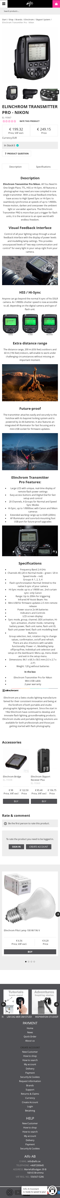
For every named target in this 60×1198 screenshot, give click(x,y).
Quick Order (30, 1036)
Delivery (30, 1068)
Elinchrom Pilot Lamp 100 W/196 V (22, 930)
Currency (30, 1097)
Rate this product (29, 121)
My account (30, 1064)
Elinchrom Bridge (12, 776)
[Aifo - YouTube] (14, 1192)
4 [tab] (34, 961)
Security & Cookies (30, 1077)
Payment (30, 1072)
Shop (11, 19)
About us (30, 1040)
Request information (30, 1081)
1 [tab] (26, 961)
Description (15, 166)
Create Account (30, 1102)
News (30, 1032)
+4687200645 (37, 1165)
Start (4, 19)
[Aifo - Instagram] (5, 1192)
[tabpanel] (30, 913)
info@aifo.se (34, 1161)
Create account (38, 846)
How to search (30, 1060)
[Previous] (3, 1004)
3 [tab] (31, 961)
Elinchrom (29, 19)
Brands (18, 19)
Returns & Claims (30, 1093)
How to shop (30, 1056)
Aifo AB (30, 1156)
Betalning (30, 1110)
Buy (16, 801)
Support (30, 1089)
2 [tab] (28, 961)
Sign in (16, 846)
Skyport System (43, 19)
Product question (18, 153)
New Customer (30, 1051)
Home (30, 1028)
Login (30, 1106)
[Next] (57, 92)
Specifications (43, 166)
